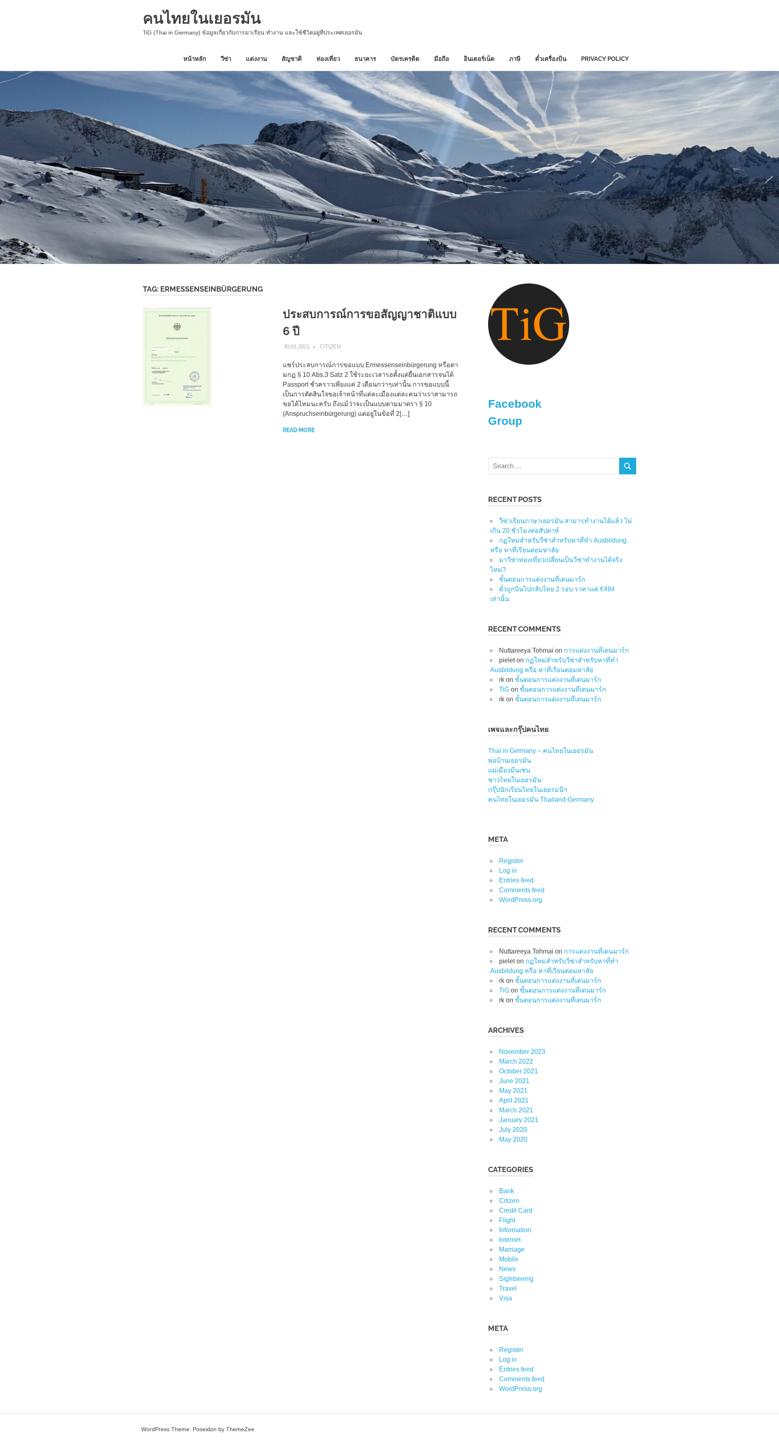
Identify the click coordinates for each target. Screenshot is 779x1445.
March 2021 (516, 1110)
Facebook (515, 404)
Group (505, 421)
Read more (299, 430)
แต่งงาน (256, 59)
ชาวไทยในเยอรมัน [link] (514, 780)
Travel (508, 1288)
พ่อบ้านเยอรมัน (509, 760)
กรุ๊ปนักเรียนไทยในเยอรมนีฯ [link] (527, 789)
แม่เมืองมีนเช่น (509, 770)
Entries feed (516, 880)
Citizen (330, 347)
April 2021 (514, 1100)
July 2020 (513, 1129)
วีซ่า (226, 59)
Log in (508, 870)
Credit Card (515, 1210)
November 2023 (522, 1051)
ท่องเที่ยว (328, 59)
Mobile (509, 1259)
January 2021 (518, 1119)
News (507, 1268)
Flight (507, 1220)
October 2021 (518, 1071)
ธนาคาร (365, 59)
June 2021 (514, 1080)
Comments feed (521, 890)
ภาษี (515, 59)
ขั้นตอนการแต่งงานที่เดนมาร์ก (542, 579)
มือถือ (441, 59)
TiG (504, 689)
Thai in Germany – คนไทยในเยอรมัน (540, 750)
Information (515, 1230)
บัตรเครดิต (405, 59)
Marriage (512, 1249)
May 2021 (513, 1090)
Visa (505, 1298)
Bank (506, 1191)
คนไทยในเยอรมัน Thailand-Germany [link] (541, 799)
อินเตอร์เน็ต (479, 59)
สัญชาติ (292, 59)
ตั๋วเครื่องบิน (550, 59)
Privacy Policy (605, 59)
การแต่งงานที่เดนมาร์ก (596, 650)
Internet (510, 1239)
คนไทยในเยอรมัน (202, 18)
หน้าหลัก (194, 59)
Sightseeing (516, 1278)
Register (511, 860)
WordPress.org (520, 899)
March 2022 (516, 1061)
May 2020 (513, 1139)
